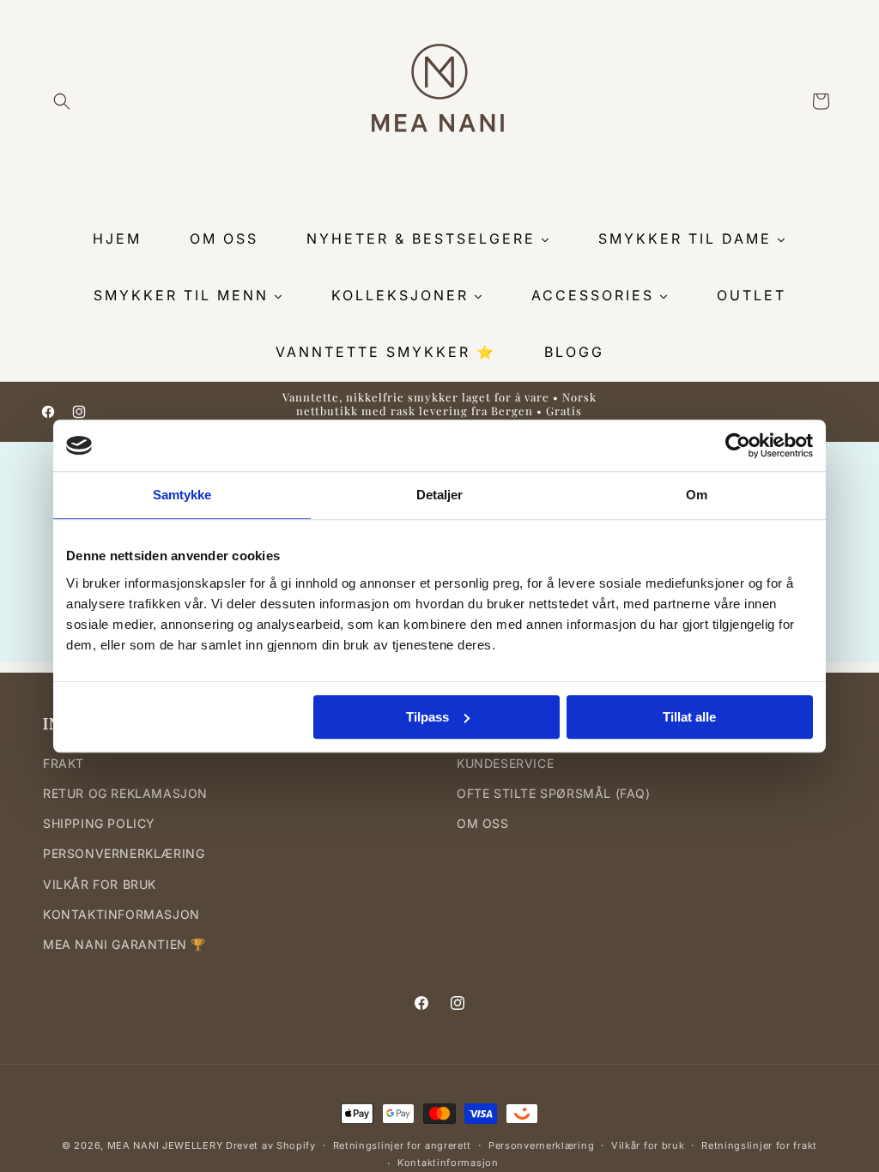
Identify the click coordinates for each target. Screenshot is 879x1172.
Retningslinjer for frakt (759, 1145)
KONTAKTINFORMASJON (121, 914)
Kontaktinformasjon (448, 1163)
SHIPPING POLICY (99, 823)
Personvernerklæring (541, 1145)
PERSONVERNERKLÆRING (123, 853)
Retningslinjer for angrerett (402, 1145)
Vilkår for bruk (648, 1145)
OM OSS (483, 823)
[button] (62, 101)
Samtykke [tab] (182, 494)
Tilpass (427, 717)
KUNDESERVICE (505, 763)
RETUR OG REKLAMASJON (125, 793)
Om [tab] (696, 494)
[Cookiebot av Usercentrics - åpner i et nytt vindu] (738, 445)
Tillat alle (689, 717)
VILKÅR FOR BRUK (99, 884)
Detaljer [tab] (440, 494)
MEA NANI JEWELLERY (165, 1145)
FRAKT (63, 763)
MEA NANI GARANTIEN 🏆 (124, 944)
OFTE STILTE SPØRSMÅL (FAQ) (554, 793)
